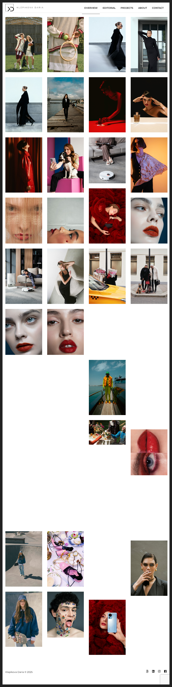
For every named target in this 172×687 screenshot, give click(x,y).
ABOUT (142, 7)
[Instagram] (159, 671)
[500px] (147, 671)
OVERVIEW (91, 7)
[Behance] (153, 671)
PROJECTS (127, 7)
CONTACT (158, 7)
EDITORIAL (109, 7)
